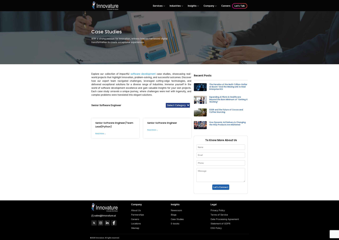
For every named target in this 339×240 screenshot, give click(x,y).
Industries (175, 6)
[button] (178, 105)
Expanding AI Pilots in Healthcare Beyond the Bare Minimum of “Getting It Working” (228, 99)
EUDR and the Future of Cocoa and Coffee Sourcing (226, 110)
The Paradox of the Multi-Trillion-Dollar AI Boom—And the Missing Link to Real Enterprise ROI (228, 86)
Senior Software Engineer (162, 123)
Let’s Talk (240, 6)
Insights (192, 6)
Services (158, 6)
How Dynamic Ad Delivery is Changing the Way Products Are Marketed (227, 123)
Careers (225, 6)
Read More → (100, 133)
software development (143, 73)
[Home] (105, 5)
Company (209, 6)
